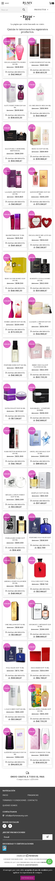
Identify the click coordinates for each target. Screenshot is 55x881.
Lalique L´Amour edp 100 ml (40, 323)
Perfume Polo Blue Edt (40, 537)
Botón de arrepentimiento (27, 865)
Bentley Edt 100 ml (40, 493)
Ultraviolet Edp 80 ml (15, 408)
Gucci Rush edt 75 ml (40, 668)
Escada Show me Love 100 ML (40, 236)
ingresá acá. (46, 862)
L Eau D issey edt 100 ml (15, 709)
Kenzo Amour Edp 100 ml (15, 322)
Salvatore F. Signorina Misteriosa (15, 150)
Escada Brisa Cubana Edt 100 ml (40, 710)
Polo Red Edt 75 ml (40, 581)
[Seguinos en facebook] (10, 826)
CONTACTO (32, 800)
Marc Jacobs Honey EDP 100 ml (15, 279)
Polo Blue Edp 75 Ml (15, 668)
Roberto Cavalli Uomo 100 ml (40, 279)
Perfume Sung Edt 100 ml (15, 365)
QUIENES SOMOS (10, 805)
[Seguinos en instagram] (4, 826)
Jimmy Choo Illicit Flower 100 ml (40, 366)
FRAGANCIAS (33, 795)
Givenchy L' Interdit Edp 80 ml (40, 625)
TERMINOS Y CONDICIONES (14, 800)
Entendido (28, 878)
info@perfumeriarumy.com (17, 815)
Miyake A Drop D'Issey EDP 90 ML (15, 496)
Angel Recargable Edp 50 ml (40, 452)
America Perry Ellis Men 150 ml (15, 582)
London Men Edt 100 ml (40, 62)
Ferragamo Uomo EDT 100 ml (15, 539)
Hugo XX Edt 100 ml (40, 149)
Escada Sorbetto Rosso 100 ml (15, 63)
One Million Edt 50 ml (15, 624)
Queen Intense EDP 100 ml (40, 193)
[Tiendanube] (27, 856)
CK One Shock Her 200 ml (40, 105)
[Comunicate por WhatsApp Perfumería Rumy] (49, 861)
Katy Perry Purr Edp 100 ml (15, 106)
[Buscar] (23, 10)
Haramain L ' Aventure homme (40, 409)
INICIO (5, 795)
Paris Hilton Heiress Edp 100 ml (15, 452)
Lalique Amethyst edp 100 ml (15, 193)
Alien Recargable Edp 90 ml (15, 753)
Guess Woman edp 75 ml (40, 752)
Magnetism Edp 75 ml (15, 235)
